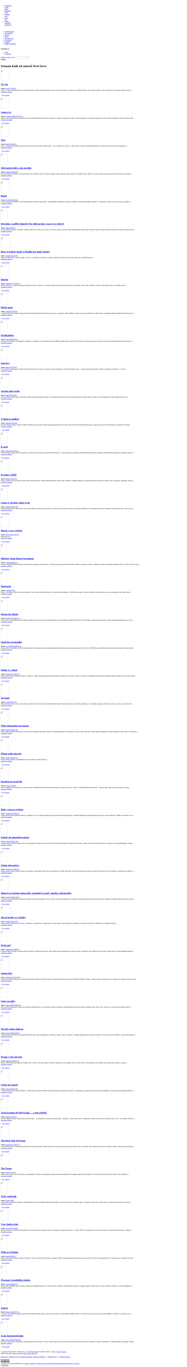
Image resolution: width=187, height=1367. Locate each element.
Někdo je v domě (9, 670)
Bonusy (7, 35)
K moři (4, 447)
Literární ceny (7, 15)
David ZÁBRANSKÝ (13, 897)
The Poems (6, 1168)
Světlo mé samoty (9, 1085)
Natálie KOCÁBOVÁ (13, 618)
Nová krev (6, 19)
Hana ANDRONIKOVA (13, 1005)
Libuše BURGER (11, 702)
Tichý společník (8, 1196)
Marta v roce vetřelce (11, 530)
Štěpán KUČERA (11, 1117)
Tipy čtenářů (8, 33)
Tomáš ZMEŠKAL (12, 562)
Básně (4, 196)
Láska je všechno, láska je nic (15, 502)
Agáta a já (6, 112)
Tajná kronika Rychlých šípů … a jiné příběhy (24, 1112)
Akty (3, 140)
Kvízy (6, 37)
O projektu (8, 40)
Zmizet (4, 1308)
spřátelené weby (13, 1357)
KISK (36, 1352)
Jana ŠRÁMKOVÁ (12, 339)
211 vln (4, 84)
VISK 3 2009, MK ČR (30, 1353)
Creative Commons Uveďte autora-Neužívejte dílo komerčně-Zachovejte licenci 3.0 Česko (51, 1363)
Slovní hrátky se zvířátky (13, 917)
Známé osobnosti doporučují (8, 23)
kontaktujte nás (52, 1357)
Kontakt (7, 42)
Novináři (5, 698)
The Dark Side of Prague (13, 1140)
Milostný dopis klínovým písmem (17, 558)
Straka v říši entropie (11, 1057)
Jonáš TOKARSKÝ (12, 172)
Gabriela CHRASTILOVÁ (14, 116)
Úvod (6, 52)
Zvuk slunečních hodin (12, 1336)
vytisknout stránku (64, 1357)
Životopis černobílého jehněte (15, 1280)
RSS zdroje (4, 1357)
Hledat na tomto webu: (8, 57)
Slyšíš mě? (6, 945)
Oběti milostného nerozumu (15, 725)
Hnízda (4, 279)
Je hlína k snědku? (10, 419)
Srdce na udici (8, 1001)
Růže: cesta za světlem (12, 809)
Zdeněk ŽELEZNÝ (12, 256)
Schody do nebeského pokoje (15, 837)
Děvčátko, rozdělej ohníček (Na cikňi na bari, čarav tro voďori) (32, 224)
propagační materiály (25, 1357)
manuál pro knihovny (39, 1357)
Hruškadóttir (7, 335)
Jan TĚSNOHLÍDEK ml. (14, 646)
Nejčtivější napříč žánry (8, 7)
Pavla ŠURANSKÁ (12, 200)
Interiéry (5, 363)
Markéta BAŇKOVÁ (12, 1061)
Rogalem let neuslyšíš (11, 781)
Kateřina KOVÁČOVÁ (13, 283)
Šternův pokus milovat (12, 1029)
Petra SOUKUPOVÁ (12, 451)
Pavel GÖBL (10, 1200)
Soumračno (6, 973)
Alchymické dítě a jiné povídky (16, 168)
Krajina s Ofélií (9, 474)
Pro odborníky (9, 38)
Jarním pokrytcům (10, 391)
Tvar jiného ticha (9, 1224)
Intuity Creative (61, 1352)
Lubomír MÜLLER (12, 507)
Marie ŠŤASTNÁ (11, 144)
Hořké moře (7, 307)
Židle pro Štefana (9, 1252)
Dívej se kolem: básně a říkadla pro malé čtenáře (25, 251)
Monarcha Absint (9, 614)
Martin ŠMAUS (11, 228)
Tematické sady (9, 31)
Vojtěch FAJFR (10, 590)
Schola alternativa (10, 865)
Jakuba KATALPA (11, 311)
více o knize (5, 95)
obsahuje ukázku (6, 92)
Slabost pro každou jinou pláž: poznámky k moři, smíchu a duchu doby (36, 893)
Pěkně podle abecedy (11, 753)
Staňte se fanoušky (10, 44)
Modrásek (6, 586)
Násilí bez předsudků (11, 642)
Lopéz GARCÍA (11, 88)
